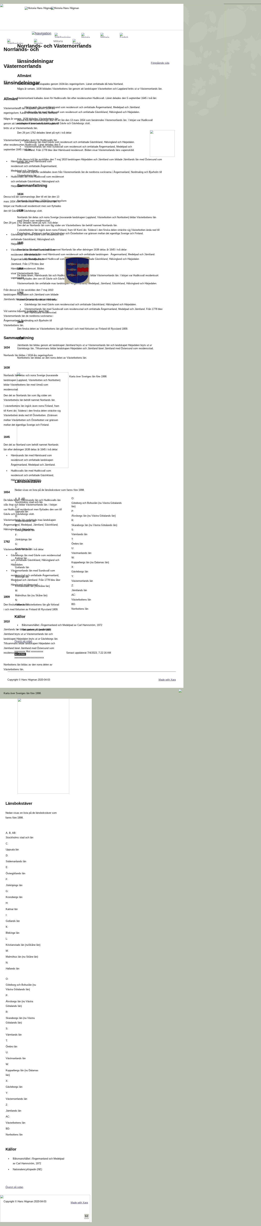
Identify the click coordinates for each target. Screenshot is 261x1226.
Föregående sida (160, 63)
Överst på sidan (14, 1187)
